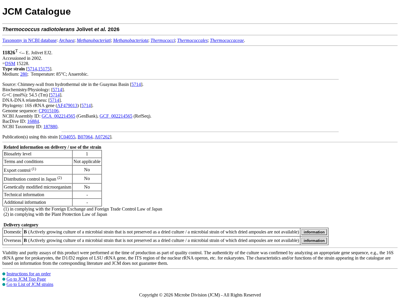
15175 (44, 68)
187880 (50, 126)
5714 (32, 68)
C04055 (67, 136)
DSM (10, 63)
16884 (33, 121)
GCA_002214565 (58, 115)
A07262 (102, 136)
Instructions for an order (28, 273)
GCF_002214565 (116, 115)
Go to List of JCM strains (29, 284)
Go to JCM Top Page (26, 279)
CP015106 (49, 110)
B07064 (85, 136)
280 (23, 74)
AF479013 (67, 105)
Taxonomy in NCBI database (29, 40)
